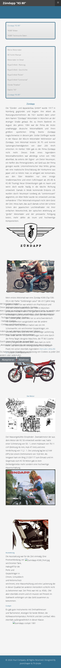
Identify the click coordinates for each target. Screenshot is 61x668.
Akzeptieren (8, 359)
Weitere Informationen (24, 364)
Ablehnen (24, 359)
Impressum (42, 364)
